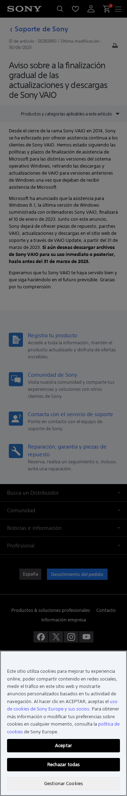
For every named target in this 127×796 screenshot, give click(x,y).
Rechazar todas (63, 764)
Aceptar (63, 745)
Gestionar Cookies (63, 783)
